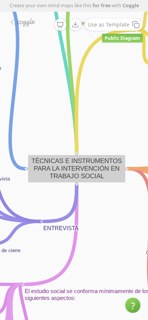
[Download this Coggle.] (75, 25)
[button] (132, 305)
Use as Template (108, 24)
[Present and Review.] (60, 25)
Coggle (131, 5)
